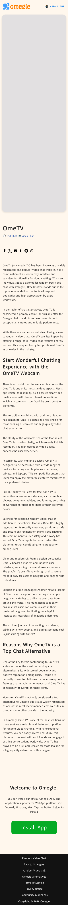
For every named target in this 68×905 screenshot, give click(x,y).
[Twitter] (10, 251)
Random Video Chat (34, 858)
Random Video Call (34, 870)
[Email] (15, 251)
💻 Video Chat (26, 236)
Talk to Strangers (34, 864)
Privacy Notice (34, 889)
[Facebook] (4, 251)
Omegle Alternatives (34, 876)
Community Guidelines (34, 895)
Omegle (45, 901)
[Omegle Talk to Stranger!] (16, 6)
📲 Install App (54, 6)
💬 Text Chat (10, 236)
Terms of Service (34, 883)
